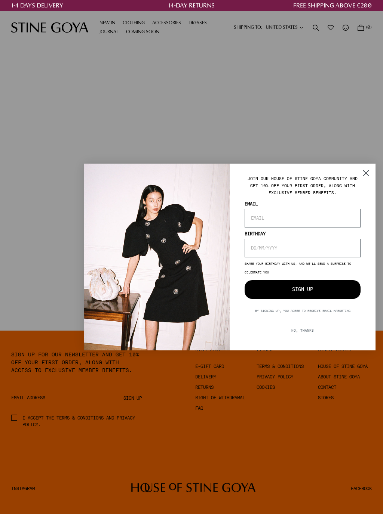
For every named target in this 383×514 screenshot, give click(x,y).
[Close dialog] (366, 173)
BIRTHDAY (255, 233)
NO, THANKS (302, 330)
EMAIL (251, 204)
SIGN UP (302, 289)
